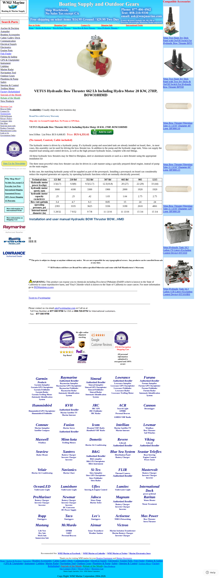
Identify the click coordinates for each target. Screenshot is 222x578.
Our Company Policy (68, 569)
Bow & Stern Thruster (62, 28)
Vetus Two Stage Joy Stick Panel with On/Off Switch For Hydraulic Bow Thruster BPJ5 (177, 40)
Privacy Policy (84, 569)
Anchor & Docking (43, 28)
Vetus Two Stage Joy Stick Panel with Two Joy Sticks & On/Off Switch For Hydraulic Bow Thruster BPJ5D (177, 83)
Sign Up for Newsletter (14, 163)
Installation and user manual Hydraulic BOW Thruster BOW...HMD (76, 219)
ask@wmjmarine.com (65, 308)
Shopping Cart (97, 569)
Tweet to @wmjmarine (39, 298)
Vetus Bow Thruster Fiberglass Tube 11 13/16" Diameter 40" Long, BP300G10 (177, 126)
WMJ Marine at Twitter (117, 553)
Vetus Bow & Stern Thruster (84, 28)
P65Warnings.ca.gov (44, 287)
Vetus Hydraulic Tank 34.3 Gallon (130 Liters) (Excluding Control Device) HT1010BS (177, 292)
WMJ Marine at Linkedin (94, 553)
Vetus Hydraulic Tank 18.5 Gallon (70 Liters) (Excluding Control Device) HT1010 (177, 250)
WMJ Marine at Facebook (69, 553)
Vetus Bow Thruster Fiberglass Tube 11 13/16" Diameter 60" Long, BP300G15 (177, 167)
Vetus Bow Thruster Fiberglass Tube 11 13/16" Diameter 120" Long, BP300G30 (177, 209)
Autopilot (27, 561)
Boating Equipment (104, 558)
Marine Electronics (124, 558)
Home (31, 28)
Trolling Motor (145, 563)
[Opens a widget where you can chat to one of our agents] (210, 572)
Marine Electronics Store (140, 553)
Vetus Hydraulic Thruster (107, 28)
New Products (109, 566)
